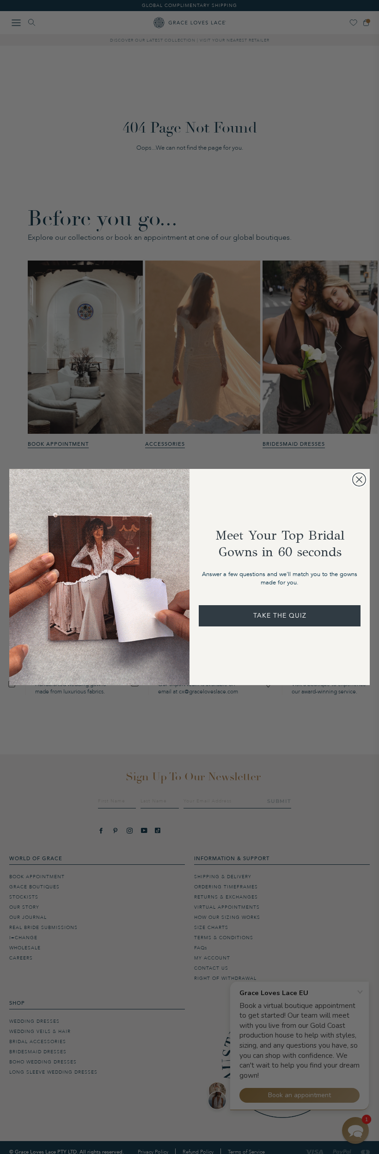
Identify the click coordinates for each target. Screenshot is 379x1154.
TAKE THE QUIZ (279, 615)
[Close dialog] (359, 479)
